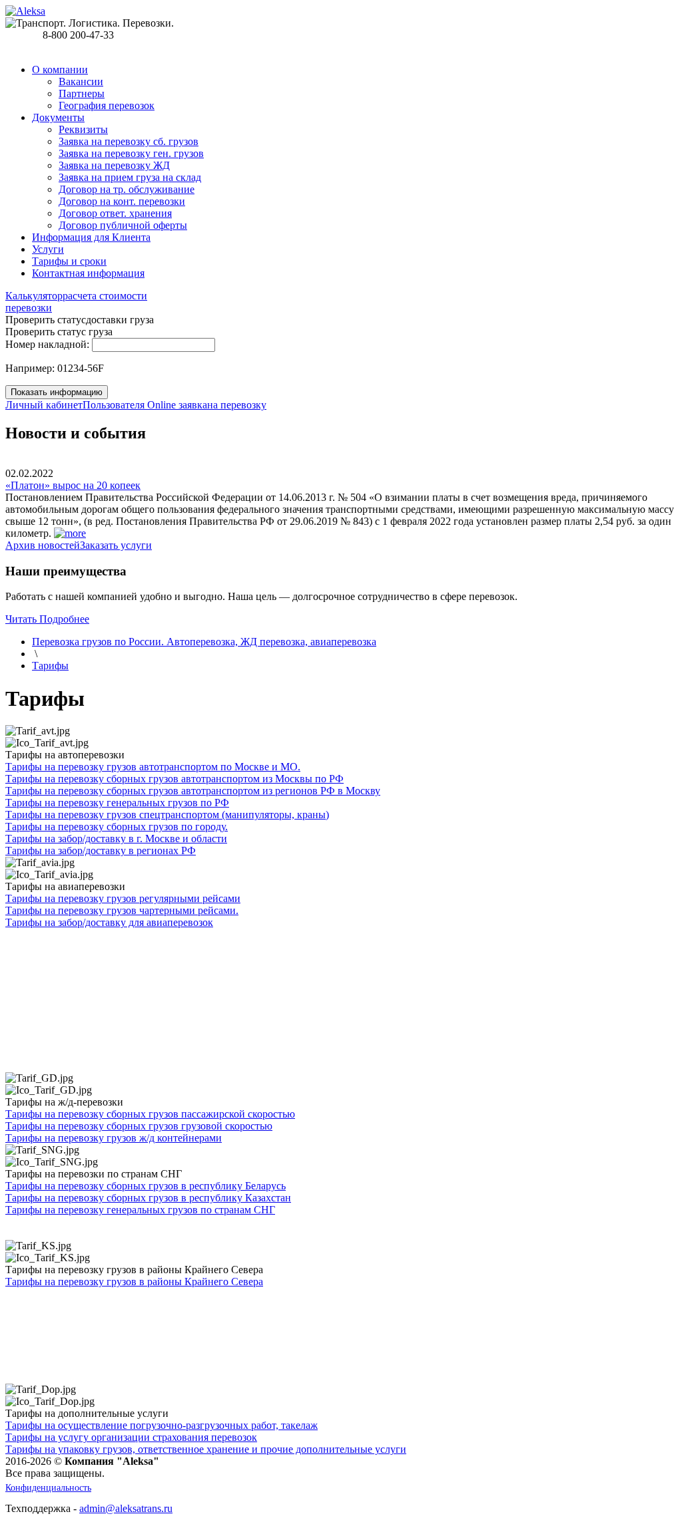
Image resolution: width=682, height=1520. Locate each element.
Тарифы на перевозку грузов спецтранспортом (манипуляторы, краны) (167, 814)
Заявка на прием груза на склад (130, 177)
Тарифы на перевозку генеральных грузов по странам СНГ (140, 1209)
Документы (58, 117)
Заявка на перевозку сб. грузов (128, 141)
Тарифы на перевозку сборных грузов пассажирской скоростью (150, 1114)
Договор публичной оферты (123, 225)
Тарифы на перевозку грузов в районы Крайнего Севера (134, 1281)
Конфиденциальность (48, 1488)
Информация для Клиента (91, 237)
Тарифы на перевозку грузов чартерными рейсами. (121, 910)
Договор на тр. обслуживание (126, 189)
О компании (60, 69)
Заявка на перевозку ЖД (114, 165)
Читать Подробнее (47, 619)
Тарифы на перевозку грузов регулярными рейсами (122, 898)
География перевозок (107, 105)
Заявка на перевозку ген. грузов (131, 153)
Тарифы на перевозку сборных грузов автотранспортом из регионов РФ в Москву (192, 790)
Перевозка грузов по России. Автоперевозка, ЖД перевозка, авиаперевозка (204, 641)
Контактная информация (88, 273)
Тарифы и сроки (69, 261)
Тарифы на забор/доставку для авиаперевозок (109, 922)
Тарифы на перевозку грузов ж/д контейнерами (113, 1137)
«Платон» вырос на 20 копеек (73, 485)
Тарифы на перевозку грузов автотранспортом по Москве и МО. (152, 766)
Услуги (48, 249)
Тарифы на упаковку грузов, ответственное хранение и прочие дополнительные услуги (205, 1449)
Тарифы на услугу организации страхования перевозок (131, 1437)
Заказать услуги (116, 545)
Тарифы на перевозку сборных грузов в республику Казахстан (148, 1197)
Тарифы (50, 665)
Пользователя (76, 404)
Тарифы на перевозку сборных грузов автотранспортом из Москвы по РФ (174, 778)
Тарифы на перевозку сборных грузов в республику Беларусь (145, 1185)
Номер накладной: (47, 344)
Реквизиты (83, 129)
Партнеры (82, 93)
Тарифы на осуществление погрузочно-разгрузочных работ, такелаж (161, 1425)
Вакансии (81, 81)
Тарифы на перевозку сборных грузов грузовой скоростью (138, 1126)
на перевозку (206, 404)
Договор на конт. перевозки (122, 201)
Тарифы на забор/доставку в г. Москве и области (116, 838)
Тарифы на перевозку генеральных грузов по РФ (117, 802)
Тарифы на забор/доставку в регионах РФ (100, 850)
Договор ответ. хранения (115, 213)
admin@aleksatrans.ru (125, 1508)
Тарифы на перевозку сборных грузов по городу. (116, 826)
